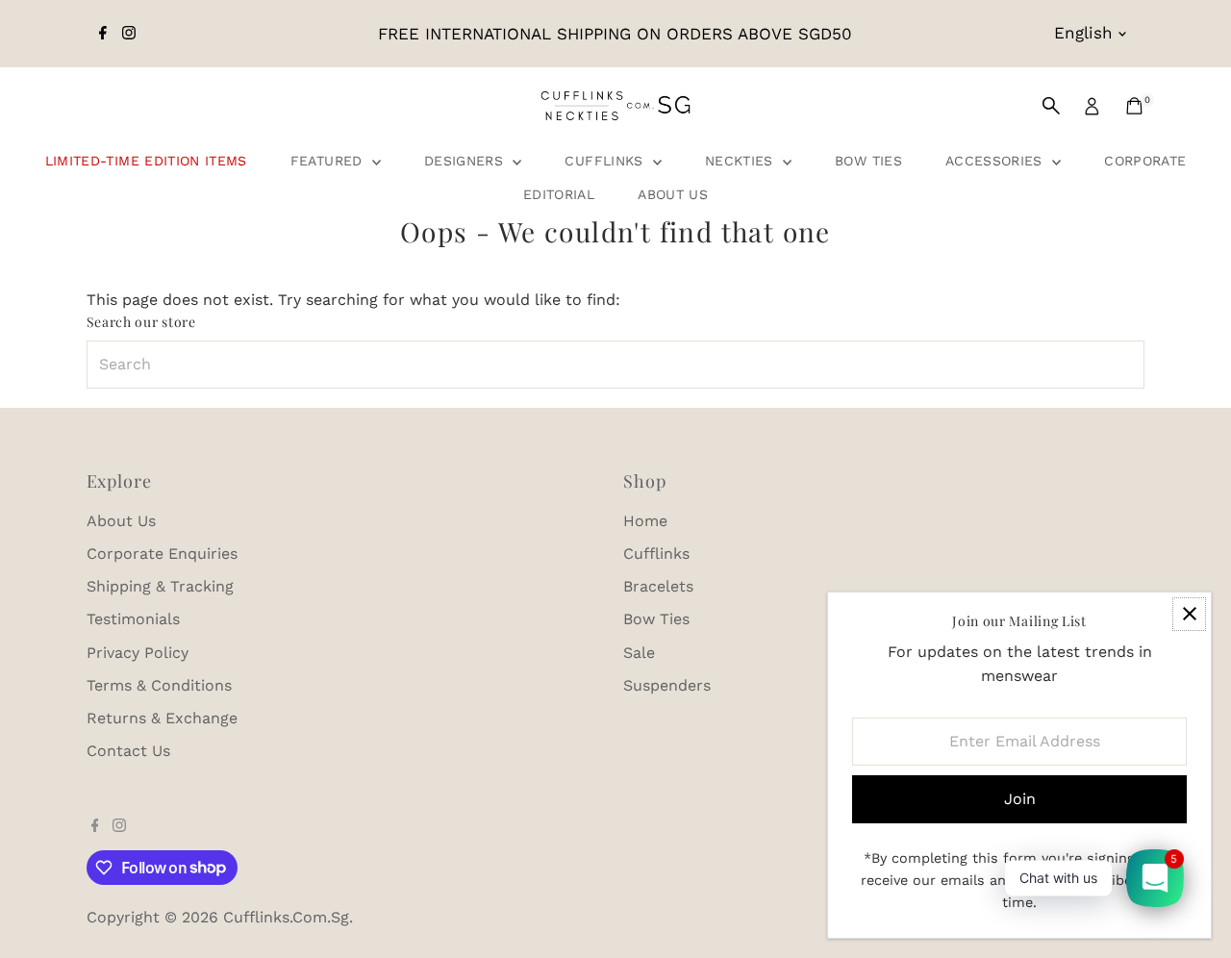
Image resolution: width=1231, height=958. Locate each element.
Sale (639, 652)
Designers (466, 160)
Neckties (741, 160)
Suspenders (667, 685)
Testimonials (133, 619)
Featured (328, 160)
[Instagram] (128, 34)
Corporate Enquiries (162, 553)
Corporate (1145, 160)
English (1083, 32)
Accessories (996, 160)
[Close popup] (1189, 614)
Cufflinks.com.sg (286, 917)
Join (1020, 799)
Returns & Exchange (162, 718)
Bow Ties (868, 160)
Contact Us (128, 751)
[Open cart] (1134, 105)
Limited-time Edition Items (146, 160)
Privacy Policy (137, 652)
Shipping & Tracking (160, 586)
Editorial (558, 194)
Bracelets (658, 586)
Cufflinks (606, 160)
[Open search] (1051, 105)
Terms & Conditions (159, 685)
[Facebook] (103, 34)
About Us (673, 194)
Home (645, 521)
